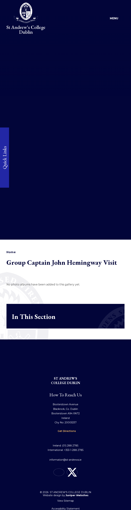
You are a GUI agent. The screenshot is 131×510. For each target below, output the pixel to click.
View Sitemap (65, 500)
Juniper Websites (77, 495)
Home (11, 252)
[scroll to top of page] (65, 484)
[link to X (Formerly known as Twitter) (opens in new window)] (72, 472)
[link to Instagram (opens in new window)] (58, 472)
